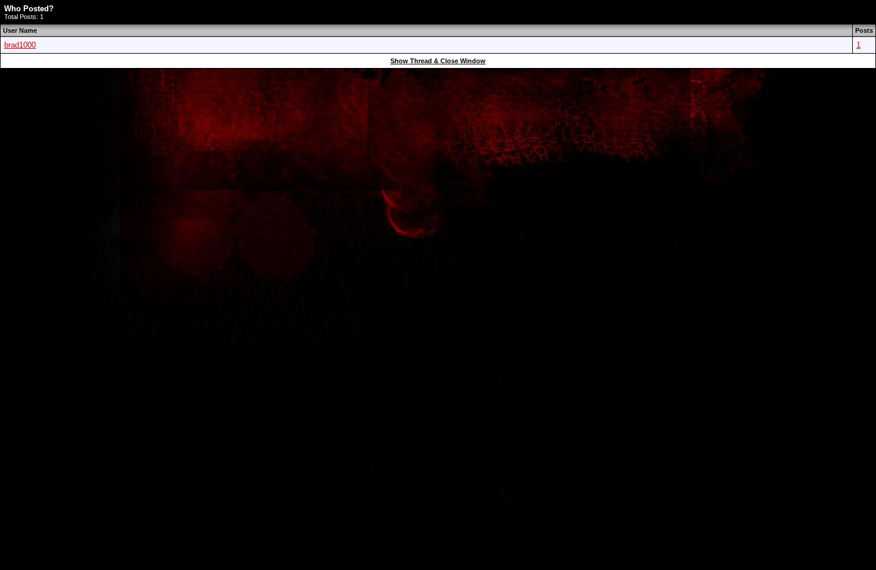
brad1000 (20, 45)
